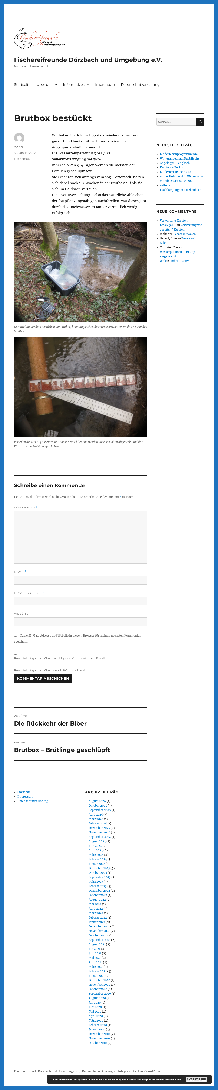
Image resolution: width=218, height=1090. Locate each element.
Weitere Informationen (168, 1079)
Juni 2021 (95, 953)
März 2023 (96, 882)
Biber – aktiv (180, 261)
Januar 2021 (97, 976)
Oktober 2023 (98, 873)
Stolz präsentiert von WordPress (138, 1071)
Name (20, 572)
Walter (18, 146)
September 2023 (100, 877)
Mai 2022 (95, 904)
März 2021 (96, 967)
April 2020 (96, 1016)
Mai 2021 (95, 958)
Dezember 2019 (99, 1034)
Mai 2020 (95, 1011)
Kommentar (26, 507)
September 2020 (100, 994)
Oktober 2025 (98, 805)
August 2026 (97, 801)
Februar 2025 (98, 823)
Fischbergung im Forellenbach (181, 190)
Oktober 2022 (98, 895)
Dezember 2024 (99, 828)
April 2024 (96, 850)
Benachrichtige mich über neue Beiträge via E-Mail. (50, 670)
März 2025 (96, 819)
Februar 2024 (98, 859)
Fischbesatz (22, 158)
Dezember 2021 (99, 926)
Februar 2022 (98, 917)
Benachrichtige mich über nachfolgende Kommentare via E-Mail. (59, 658)
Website (21, 613)
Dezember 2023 (99, 868)
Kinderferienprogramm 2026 (179, 154)
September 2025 (100, 810)
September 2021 (99, 940)
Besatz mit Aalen (184, 234)
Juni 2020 (95, 1007)
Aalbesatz (166, 185)
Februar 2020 (98, 1025)
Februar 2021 (97, 971)
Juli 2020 (95, 1002)
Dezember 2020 (99, 980)
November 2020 (99, 985)
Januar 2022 (97, 922)
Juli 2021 (94, 949)
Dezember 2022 (99, 891)
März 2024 (96, 855)
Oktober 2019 (98, 1043)
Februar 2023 (98, 886)
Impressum (105, 85)
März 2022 (96, 913)
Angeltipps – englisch (175, 163)
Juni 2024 (95, 846)
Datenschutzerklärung (140, 85)
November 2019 (99, 1038)
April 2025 (96, 814)
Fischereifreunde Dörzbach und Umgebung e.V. (88, 59)
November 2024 (99, 832)
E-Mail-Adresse (29, 593)
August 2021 (97, 944)
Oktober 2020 (98, 989)
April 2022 (96, 908)
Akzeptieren (196, 1079)
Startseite (22, 85)
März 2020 (96, 1020)
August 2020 (97, 998)
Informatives (74, 85)
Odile (163, 261)
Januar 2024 (97, 864)
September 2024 (100, 837)
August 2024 (97, 841)
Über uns (44, 85)
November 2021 (99, 931)
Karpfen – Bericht (172, 167)
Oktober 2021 (98, 935)
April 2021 (95, 962)
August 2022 (97, 899)
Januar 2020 (97, 1029)
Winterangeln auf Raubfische (179, 158)
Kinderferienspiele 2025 (176, 172)
